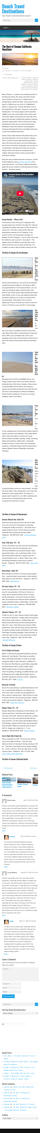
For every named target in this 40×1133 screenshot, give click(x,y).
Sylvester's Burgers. (8, 640)
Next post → (34, 768)
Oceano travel (25, 89)
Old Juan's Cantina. (12, 607)
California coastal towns (31, 80)
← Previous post (7, 768)
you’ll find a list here (24, 162)
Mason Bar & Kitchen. (17, 702)
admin (11, 921)
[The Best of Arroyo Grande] (25, 780)
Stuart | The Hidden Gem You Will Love (19, 1073)
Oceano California (32, 84)
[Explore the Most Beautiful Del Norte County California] (9, 779)
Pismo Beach (34, 89)
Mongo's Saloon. (29, 730)
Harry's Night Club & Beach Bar (12, 754)
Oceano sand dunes (32, 87)
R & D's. (20, 679)
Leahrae (6, 68)
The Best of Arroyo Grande (22, 785)
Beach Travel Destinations (13, 8)
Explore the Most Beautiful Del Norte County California (7, 784)
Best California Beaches (11, 78)
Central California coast (30, 81)
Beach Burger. (15, 581)
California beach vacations (30, 78)
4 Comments (8, 74)
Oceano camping (27, 86)
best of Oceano (27, 77)
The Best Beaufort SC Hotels (24, 1104)
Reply (3, 830)
